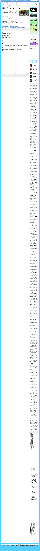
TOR (36, 393)
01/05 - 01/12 (32, 534)
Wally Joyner (34, 423)
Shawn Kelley (34, 387)
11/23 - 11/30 (32, 450)
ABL (33, 85)
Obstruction (35, 308)
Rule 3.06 (34, 351)
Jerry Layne (34, 231)
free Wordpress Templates (31, 545)
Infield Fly (36, 214)
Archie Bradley (35, 103)
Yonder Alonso (31, 428)
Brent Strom (35, 123)
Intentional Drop (31, 216)
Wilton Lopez (32, 426)
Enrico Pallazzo (35, 186)
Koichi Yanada (34, 258)
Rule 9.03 (30, 370)
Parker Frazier (32, 310)
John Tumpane (34, 242)
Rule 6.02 (34, 360)
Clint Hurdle (31, 151)
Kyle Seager (34, 260)
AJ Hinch (35, 86)
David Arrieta (36, 165)
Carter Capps (34, 138)
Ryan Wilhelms (31, 376)
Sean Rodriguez (31, 384)
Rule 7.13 (34, 366)
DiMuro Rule (33, 174)
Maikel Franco (36, 269)
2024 (31, 435)
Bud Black (32, 132)
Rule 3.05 (31, 351)
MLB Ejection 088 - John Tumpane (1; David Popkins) (35, 65)
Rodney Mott (31, 331)
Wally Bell (31, 423)
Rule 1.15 (35, 337)
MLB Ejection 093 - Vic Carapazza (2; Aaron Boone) (35, 77)
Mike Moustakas (32, 295)
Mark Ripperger (35, 277)
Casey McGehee (34, 139)
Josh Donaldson (35, 248)
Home (15, 73)
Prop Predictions (34, 319)
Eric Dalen (35, 187)
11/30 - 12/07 (32, 449)
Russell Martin (33, 372)
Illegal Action (31, 213)
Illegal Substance (32, 214)
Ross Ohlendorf (33, 334)
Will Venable (31, 425)
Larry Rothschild (33, 263)
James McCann (31, 221)
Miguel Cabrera (35, 290)
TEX (31, 393)
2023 (31, 436)
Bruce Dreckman (34, 130)
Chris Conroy (31, 145)
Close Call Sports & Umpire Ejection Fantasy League (15, 3)
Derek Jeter (31, 171)
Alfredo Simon (34, 95)
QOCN (34, 320)
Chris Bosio (32, 144)
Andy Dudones (31, 97)
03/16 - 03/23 (32, 524)
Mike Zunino (31, 298)
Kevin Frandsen (34, 255)
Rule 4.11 (34, 355)
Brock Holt (33, 129)
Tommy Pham (34, 405)
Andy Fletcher (35, 97)
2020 (31, 439)
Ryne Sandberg (35, 376)
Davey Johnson (32, 165)
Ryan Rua (33, 375)
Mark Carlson (33, 274)
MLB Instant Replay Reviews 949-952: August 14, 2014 (34, 477)
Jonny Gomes (31, 245)
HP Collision (31, 206)
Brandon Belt (35, 120)
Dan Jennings (34, 159)
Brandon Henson (35, 121)
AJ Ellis (32, 86)
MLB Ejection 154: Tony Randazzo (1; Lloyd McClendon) (33, 468)
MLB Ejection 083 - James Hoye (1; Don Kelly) (35, 80)
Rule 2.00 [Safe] (31, 348)
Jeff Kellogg (33, 227)
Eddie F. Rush (35, 180)
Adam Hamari (33, 88)
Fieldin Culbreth (35, 192)
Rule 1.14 (32, 337)
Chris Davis (35, 145)
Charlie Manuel (34, 142)
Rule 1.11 (32, 336)
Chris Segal (35, 147)
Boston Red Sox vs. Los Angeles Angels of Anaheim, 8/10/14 (10, 26)
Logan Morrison (32, 266)
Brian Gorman (32, 126)
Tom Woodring (34, 404)
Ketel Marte (32, 254)
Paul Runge (34, 314)
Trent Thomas (35, 410)
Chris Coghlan (35, 144)
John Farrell (33, 239)
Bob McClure (33, 117)
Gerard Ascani (32, 201)
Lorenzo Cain (35, 266)
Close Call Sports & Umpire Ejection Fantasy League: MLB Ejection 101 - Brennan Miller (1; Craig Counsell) (32, 36)
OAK (31, 308)
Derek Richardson (35, 171)
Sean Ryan (35, 384)
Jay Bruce (30, 225)
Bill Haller (33, 112)
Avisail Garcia (31, 106)
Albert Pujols (31, 91)
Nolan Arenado (35, 307)
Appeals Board (32, 102)
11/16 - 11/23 (32, 451)
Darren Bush (34, 162)
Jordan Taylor (31, 246)
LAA (36, 260)
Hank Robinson (31, 207)
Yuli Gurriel (31, 429)
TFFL (34, 393)
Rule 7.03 (35, 363)
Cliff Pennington (31, 150)
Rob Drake (36, 326)
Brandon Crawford (31, 121)
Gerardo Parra (36, 201)
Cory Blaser (34, 154)
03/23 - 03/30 (32, 523)
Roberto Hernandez (31, 328)
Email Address (31, 47)
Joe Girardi (34, 236)
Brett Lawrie (34, 124)
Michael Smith (35, 289)
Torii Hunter (35, 407)
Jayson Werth (33, 225)
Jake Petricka (36, 219)
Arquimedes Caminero (32, 104)
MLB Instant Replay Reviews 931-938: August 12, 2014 (34, 491)
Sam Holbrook (35, 379)
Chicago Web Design (25, 545)
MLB (34, 268)
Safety (34, 378)
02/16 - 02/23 (32, 528)
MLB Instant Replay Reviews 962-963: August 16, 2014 (34, 470)
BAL (32, 107)
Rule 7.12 (31, 366)
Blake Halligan (35, 115)
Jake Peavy (33, 219)
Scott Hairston (31, 381)
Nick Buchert (31, 305)
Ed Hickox (33, 179)
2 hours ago (31, 37)
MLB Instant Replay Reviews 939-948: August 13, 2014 (34, 486)
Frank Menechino (35, 195)
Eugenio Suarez (33, 189)
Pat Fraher (36, 311)
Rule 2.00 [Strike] (34, 349)
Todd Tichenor (35, 402)
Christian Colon (31, 148)
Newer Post (3, 73)
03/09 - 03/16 (32, 525)
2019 (31, 440)
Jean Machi (36, 225)
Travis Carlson (33, 408)
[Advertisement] (11, 76)
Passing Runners (32, 311)
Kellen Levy (34, 252)
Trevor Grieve (31, 411)
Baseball (32, 110)
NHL (34, 301)
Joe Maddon (32, 237)
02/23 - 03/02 (32, 527)
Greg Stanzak (34, 204)
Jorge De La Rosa (35, 246)
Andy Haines (36, 98)
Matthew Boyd (31, 286)
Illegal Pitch (35, 213)
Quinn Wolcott (31, 321)
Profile (30, 319)
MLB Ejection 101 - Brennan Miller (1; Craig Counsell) (32, 20)
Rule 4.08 (34, 354)
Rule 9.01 (32, 369)
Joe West (36, 237)
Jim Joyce (31, 233)
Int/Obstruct (34, 215)
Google (20, 545)
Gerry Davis (36, 202)
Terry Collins (32, 395)
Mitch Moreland (34, 299)
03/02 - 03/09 (32, 526)
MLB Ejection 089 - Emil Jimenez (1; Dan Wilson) (35, 73)
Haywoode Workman (31, 208)
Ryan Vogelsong (35, 375)
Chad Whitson (32, 141)
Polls (35, 318)
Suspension (35, 392)
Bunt (30, 133)
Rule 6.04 (33, 361)
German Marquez (32, 202)
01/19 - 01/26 (32, 532)
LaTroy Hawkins (35, 261)
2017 (31, 442)
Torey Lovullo (31, 407)
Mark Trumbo (32, 278)
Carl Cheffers (31, 136)
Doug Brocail (31, 177)
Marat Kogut (32, 272)
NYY (31, 302)
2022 (31, 437)
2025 (31, 434)
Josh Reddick (31, 249)
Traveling (30, 408)
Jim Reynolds (31, 234)
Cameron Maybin (35, 135)
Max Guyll (34, 286)
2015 (31, 444)
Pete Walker (35, 316)
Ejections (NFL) (34, 184)
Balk (36, 107)
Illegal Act (36, 212)
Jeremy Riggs (35, 230)
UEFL (31, 414)
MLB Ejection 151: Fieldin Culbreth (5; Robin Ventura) (34, 483)
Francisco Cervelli (31, 195)
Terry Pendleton (34, 396)
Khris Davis (35, 257)
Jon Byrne (34, 243)
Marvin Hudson (32, 280)
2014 (31, 445)
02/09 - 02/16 (32, 529)
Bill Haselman (35, 112)
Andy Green (32, 98)
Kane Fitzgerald (35, 251)
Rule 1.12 (35, 336)
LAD (31, 261)
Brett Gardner (31, 124)
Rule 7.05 (34, 364)
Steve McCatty (33, 390)
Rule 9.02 (36, 369)
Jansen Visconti (34, 222)
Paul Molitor (34, 313)
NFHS (30, 301)
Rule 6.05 (36, 361)
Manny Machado (35, 271)
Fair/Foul (35, 190)
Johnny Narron (31, 243)
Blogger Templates (36, 545)
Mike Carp (34, 292)
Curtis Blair (35, 156)
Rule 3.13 (35, 352)
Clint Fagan (35, 150)
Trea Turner (31, 410)
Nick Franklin (34, 305)
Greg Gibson (34, 203)
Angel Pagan (35, 100)
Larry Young (34, 264)
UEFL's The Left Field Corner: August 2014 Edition (33, 488)
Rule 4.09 (36, 354)
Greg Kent (31, 204)
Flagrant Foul (35, 193)
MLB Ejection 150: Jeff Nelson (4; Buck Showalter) (33, 496)
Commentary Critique (34, 153)
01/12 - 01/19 (32, 533)
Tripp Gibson (34, 411)
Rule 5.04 (31, 357)
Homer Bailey (33, 210)
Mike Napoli (35, 296)
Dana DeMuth (33, 160)
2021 (31, 438)
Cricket (30, 156)
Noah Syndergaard (31, 307)
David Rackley (33, 168)
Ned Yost (35, 302)
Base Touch (36, 109)
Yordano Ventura (35, 428)
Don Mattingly (31, 176)
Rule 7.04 (31, 364)
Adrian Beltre (33, 89)
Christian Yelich (35, 148)
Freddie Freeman (35, 196)
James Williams (31, 222)
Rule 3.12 (32, 352)
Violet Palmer (32, 422)
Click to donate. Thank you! (33, 42)
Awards (34, 106)
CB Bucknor (33, 133)
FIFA (32, 190)
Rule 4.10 (32, 355)
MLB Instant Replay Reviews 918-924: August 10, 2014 (34, 502)
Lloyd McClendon (35, 265)
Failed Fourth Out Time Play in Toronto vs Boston (35, 69)
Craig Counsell (31, 155)
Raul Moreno (34, 323)
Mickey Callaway (31, 290)
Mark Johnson (35, 275)
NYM (36, 301)
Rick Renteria (33, 325)
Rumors (30, 372)
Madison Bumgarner (32, 269)
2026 (31, 433)
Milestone (34, 298)
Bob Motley (32, 118)
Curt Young (33, 156)
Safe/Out (31, 378)
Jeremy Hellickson (31, 230)
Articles (36, 104)
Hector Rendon (35, 208)
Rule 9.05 (36, 370)
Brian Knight (33, 127)
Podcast (33, 318)
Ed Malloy (36, 179)
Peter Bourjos (31, 317)
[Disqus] (15, 41)
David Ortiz (31, 167)
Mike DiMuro (33, 293)
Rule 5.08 (36, 358)
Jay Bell (36, 224)
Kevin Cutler (31, 255)
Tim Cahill (31, 398)
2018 (31, 441)
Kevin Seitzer (31, 257)
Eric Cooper (31, 187)
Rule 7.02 (32, 363)
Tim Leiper (36, 398)
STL (30, 377)
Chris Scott (31, 147)
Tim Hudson (34, 398)
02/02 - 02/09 (32, 530)
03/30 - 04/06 (32, 522)
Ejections (32, 182)
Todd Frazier (36, 401)
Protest (30, 320)
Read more (33, 23)
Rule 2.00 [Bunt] (32, 340)
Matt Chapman (34, 283)
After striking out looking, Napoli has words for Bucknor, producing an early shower (13, 27)
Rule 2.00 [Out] (35, 346)
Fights (31, 193)
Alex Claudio (35, 92)
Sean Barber (31, 383)
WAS (35, 422)
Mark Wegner (35, 278)
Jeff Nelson (36, 228)
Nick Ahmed (33, 304)
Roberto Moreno (35, 328)
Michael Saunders (31, 289)
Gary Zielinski (32, 199)
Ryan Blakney (34, 373)
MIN (32, 268)
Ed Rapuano (31, 180)
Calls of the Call (31, 135)
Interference (36, 216)
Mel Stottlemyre (34, 287)
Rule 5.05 (34, 357)
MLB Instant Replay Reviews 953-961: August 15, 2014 (34, 473)
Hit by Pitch (34, 209)
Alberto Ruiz (35, 91)
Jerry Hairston (31, 231)
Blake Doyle (31, 115)
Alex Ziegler (33, 94)
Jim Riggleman (35, 234)
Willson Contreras (35, 425)
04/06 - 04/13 (32, 521)
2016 (31, 443)
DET (30, 157)
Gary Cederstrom (32, 198)
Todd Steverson (31, 402)
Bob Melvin (36, 117)
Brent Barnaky (31, 123)
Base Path (31, 109)
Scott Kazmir (34, 381)
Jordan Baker (34, 245)
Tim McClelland (33, 399)
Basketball (36, 110)
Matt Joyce (35, 284)
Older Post (27, 73)
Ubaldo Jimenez (35, 415)
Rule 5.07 (33, 358)
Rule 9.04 (33, 370)
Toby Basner (32, 401)
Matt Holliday (32, 284)
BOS (34, 107)
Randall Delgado (35, 322)
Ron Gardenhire (35, 331)
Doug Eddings (35, 177)
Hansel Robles (35, 207)
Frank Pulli (31, 196)
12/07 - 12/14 (32, 448)
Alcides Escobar (31, 92)
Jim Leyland (35, 233)
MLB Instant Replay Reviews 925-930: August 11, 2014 (34, 493)
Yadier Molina (35, 426)
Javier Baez (33, 224)
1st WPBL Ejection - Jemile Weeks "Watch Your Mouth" (32, 25)
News (34, 303)
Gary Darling (36, 198)
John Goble (34, 240)
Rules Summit (34, 371)
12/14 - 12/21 (32, 447)
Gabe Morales (34, 197)
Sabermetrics (34, 377)
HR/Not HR (35, 206)
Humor (36, 210)
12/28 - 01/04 (32, 446)
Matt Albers (36, 281)
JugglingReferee (32, 38)
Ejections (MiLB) (32, 183)
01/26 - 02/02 (32, 531)
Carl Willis (34, 136)
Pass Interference (35, 310)
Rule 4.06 (31, 354)
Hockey (30, 210)
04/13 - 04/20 (32, 520)
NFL (32, 301)
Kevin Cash (35, 254)
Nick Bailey (36, 304)
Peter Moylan (34, 317)
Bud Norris (36, 132)
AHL (35, 85)
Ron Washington (32, 333)
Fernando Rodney (31, 192)
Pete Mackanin (31, 316)
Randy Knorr (31, 323)
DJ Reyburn (33, 157)
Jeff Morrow (33, 228)
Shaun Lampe (31, 387)
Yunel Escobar (35, 429)
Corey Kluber (31, 154)
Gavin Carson (35, 199)
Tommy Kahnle (31, 405)
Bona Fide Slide (35, 118)
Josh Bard (31, 248)
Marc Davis (35, 272)
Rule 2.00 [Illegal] (33, 343)
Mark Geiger (32, 275)
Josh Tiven (35, 249)
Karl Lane (31, 252)
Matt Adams (34, 281)
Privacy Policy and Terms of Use (20, 544)
